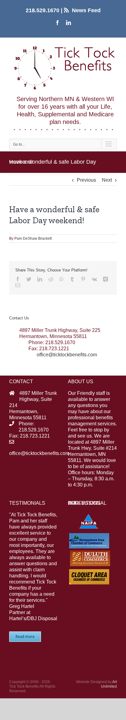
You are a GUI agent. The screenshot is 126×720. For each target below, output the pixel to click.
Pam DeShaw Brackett (33, 238)
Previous (86, 180)
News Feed (86, 10)
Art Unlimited (109, 684)
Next (107, 180)
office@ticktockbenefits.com (67, 354)
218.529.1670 (42, 10)
